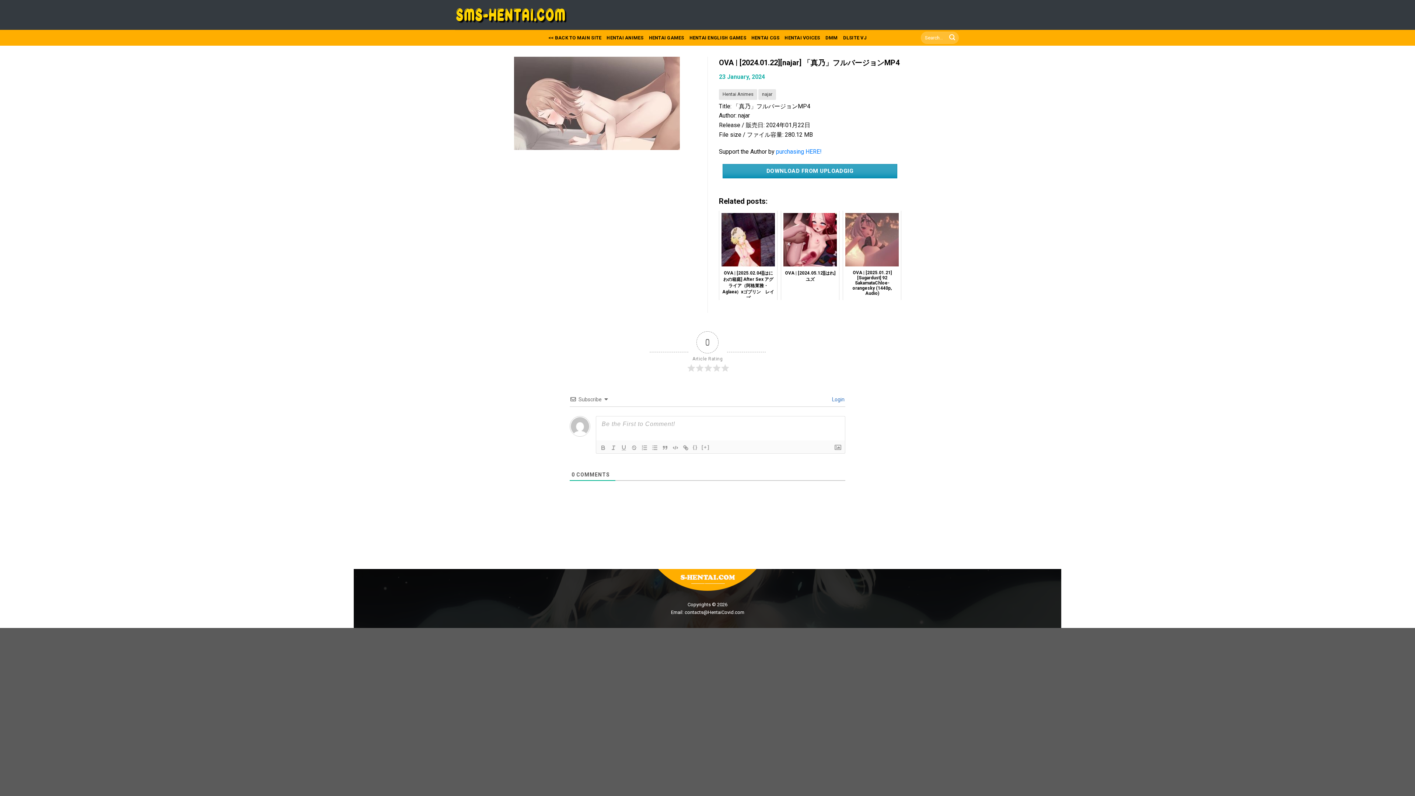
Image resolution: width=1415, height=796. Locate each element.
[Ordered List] (644, 447)
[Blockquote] (665, 447)
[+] (706, 447)
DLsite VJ (855, 38)
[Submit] (952, 38)
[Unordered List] (655, 447)
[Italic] (613, 447)
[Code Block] (675, 447)
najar (767, 94)
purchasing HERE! (799, 151)
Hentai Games (666, 38)
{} (695, 447)
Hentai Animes (625, 38)
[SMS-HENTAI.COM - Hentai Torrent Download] (513, 15)
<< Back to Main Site (574, 38)
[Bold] (603, 447)
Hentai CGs (765, 38)
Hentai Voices (802, 38)
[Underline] (624, 447)
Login (838, 399)
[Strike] (634, 447)
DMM (831, 38)
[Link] (686, 447)
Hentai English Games (717, 38)
